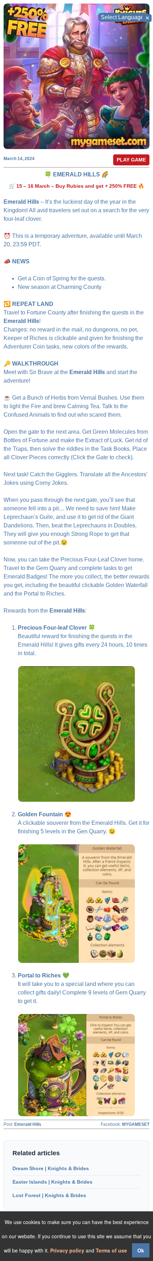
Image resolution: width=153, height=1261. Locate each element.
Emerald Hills (27, 1124)
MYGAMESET (135, 1124)
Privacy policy (67, 1250)
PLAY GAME (131, 160)
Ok (140, 1250)
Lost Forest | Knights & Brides (49, 1195)
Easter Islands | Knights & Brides (52, 1182)
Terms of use (111, 1250)
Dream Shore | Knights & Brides (50, 1168)
